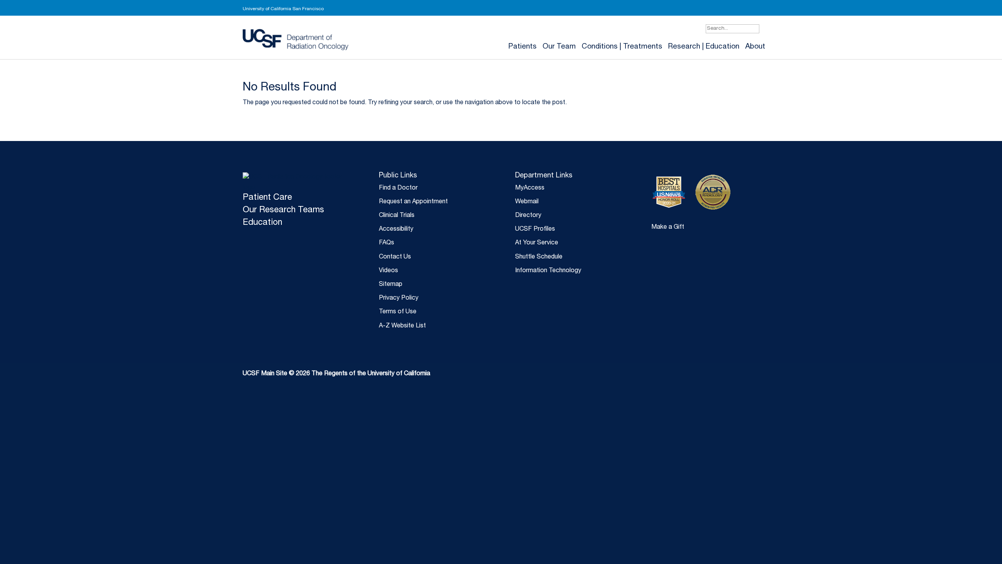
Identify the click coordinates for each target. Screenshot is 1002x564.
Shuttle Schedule (538, 257)
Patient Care (267, 197)
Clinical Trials (396, 216)
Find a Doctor (398, 188)
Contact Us (395, 257)
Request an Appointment (413, 202)
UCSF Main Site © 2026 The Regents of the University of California (336, 374)
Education (262, 223)
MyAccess (529, 188)
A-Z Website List (402, 326)
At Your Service (536, 243)
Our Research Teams (283, 210)
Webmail (527, 202)
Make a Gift (667, 227)
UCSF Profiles (535, 229)
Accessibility (396, 229)
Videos (388, 271)
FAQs (386, 243)
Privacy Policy (398, 298)
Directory (528, 216)
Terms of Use (397, 312)
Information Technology (548, 271)
